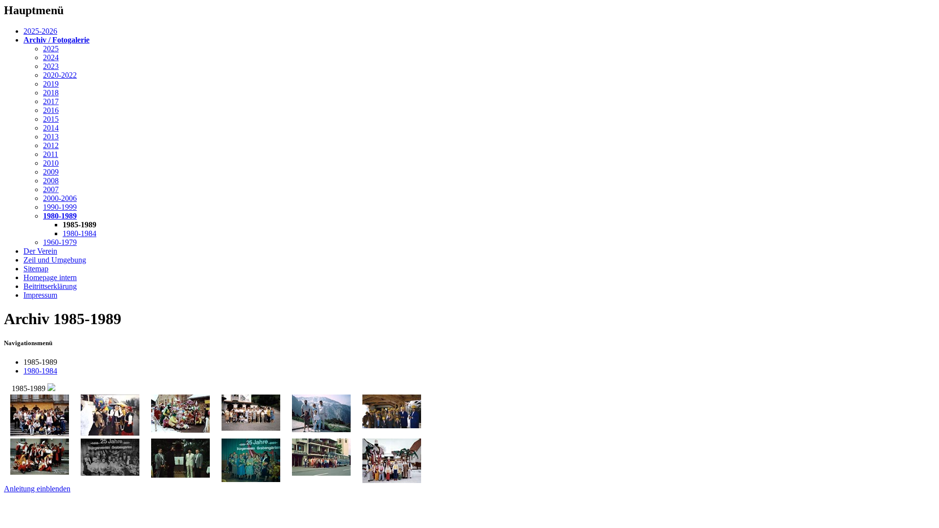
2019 (51, 84)
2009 (51, 172)
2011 (50, 154)
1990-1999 (60, 207)
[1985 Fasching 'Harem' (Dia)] (391, 480)
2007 (51, 189)
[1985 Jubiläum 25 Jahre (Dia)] (251, 479)
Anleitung (37, 488)
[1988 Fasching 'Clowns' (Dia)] (180, 430)
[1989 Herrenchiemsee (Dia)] (39, 434)
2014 (51, 128)
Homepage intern (50, 277)
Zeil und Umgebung (54, 260)
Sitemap (35, 268)
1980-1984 (79, 233)
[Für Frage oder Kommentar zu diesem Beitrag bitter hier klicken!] (51, 388)
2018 (51, 92)
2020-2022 (60, 75)
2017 (51, 101)
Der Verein (40, 251)
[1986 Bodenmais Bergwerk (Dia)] (391, 425)
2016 (51, 110)
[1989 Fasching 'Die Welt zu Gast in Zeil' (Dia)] (110, 433)
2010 (51, 163)
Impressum (40, 295)
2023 (51, 66)
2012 (51, 145)
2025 (51, 48)
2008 (51, 180)
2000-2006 (60, 198)
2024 (51, 57)
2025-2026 (40, 31)
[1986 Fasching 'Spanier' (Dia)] (39, 472)
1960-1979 (60, 242)
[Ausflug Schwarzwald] (321, 473)
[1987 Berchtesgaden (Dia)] (251, 428)
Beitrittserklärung (50, 286)
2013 (51, 136)
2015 (51, 119)
